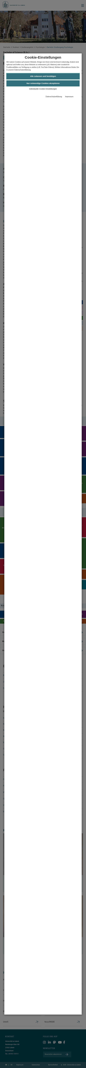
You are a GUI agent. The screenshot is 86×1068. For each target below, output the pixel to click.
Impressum (69, 96)
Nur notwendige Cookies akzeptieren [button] (43, 83)
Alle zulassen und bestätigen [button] (43, 76)
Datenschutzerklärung (54, 96)
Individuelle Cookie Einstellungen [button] (43, 89)
